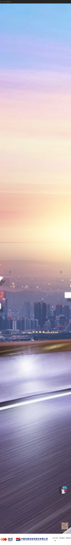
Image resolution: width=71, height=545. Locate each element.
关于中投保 (55, 539)
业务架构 (62, 538)
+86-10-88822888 (6, 1)
